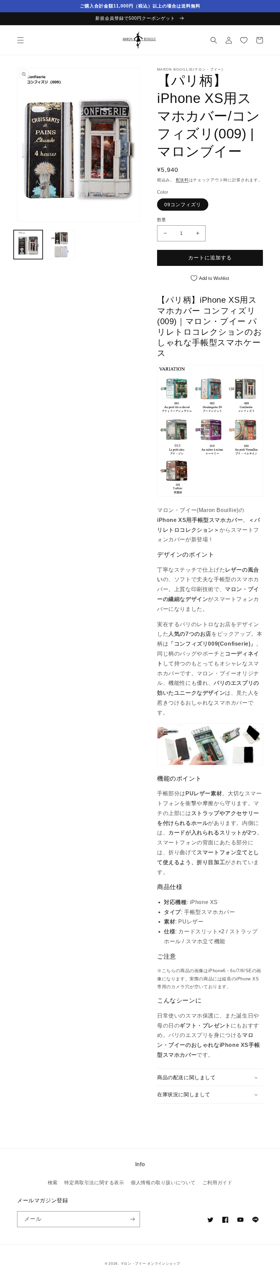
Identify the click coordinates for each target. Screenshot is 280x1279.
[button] (20, 40)
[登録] (132, 1219)
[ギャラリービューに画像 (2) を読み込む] (60, 244)
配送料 (182, 180)
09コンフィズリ (182, 204)
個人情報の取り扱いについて (163, 1182)
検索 (53, 1182)
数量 (161, 219)
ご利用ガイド (217, 1182)
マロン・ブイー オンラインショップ (150, 1263)
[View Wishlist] (243, 40)
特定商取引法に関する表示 (94, 1182)
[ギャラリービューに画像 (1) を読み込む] (28, 244)
